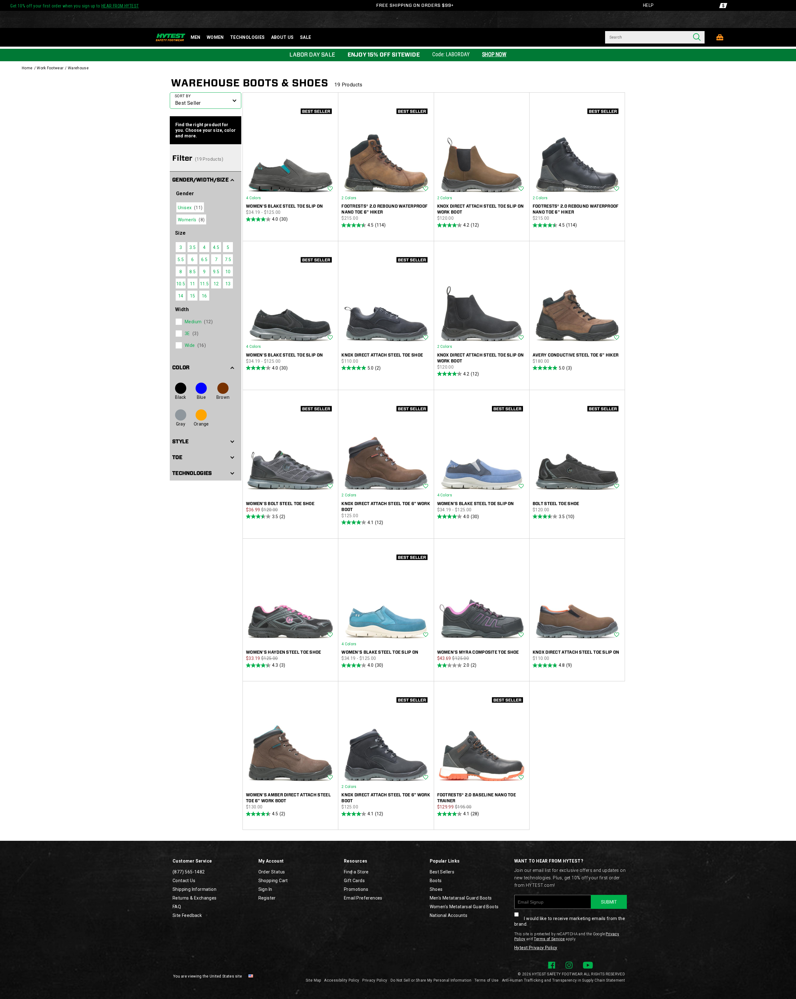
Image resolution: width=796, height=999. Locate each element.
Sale (305, 37)
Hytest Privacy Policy (535, 947)
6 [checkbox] (192, 259)
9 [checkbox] (204, 271)
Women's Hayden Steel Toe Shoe (283, 652)
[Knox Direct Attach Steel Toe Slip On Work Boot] (481, 148)
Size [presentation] (180, 233)
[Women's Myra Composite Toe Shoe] (481, 594)
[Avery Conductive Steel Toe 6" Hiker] (577, 296)
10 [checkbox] (228, 271)
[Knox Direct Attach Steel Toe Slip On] (577, 594)
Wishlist (330, 189)
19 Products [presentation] (348, 85)
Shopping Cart (273, 880)
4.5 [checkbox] (216, 247)
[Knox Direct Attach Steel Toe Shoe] (385, 296)
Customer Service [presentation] (192, 861)
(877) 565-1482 (189, 871)
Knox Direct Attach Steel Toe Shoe (382, 355)
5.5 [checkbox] (181, 259)
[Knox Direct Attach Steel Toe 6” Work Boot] (385, 445)
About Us (282, 37)
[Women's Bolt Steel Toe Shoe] (290, 445)
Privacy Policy (374, 980)
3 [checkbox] (180, 247)
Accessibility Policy (341, 980)
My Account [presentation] (271, 861)
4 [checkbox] (204, 247)
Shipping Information (194, 889)
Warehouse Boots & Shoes (249, 83)
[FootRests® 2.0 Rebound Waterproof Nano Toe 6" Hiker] (385, 148)
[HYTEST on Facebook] (551, 965)
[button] (205, 179)
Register (267, 897)
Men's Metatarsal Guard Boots (461, 897)
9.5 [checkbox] (216, 271)
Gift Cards (354, 880)
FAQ (177, 906)
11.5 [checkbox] (204, 283)
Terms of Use (486, 980)
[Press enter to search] (697, 37)
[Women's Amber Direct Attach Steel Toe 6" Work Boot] (290, 736)
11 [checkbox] (192, 283)
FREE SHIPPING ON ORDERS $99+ (415, 5)
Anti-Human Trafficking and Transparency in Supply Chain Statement (563, 980)
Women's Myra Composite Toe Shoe (478, 652)
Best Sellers (442, 871)
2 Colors (348, 198)
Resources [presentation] (356, 861)
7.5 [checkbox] (228, 259)
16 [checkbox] (204, 295)
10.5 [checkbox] (180, 283)
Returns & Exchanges (195, 897)
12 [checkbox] (216, 283)
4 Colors (253, 198)
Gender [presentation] (185, 193)
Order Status (271, 871)
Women (215, 37)
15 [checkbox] (192, 295)
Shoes (436, 889)
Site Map (313, 980)
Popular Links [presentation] (445, 861)
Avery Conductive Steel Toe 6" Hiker (576, 355)
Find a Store (356, 871)
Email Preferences (363, 897)
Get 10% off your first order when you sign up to (74, 5)
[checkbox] (205, 321)
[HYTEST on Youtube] (588, 965)
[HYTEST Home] (170, 37)
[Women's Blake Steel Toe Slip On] (290, 148)
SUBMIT (609, 902)
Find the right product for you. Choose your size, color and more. (205, 130)
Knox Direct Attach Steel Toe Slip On (576, 652)
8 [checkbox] (180, 271)
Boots (436, 880)
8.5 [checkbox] (192, 271)
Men (196, 37)
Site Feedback (187, 915)
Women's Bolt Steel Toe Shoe (280, 503)
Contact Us (184, 880)
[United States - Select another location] (250, 976)
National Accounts (449, 915)
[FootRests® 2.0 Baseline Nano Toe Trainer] (481, 736)
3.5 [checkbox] (192, 247)
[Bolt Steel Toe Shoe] (577, 445)
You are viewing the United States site (207, 976)
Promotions (356, 889)
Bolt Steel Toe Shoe (556, 503)
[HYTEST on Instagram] (569, 965)
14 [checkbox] (180, 295)
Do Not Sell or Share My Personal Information (431, 980)
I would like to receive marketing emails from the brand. (569, 921)
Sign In (265, 889)
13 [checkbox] (228, 283)
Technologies (247, 37)
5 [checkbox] (228, 247)
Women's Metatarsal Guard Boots (464, 906)
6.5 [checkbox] (204, 259)
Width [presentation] (182, 309)
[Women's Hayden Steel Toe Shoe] (290, 594)
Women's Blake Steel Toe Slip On (284, 206)
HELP (648, 5)
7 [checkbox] (216, 259)
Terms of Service (549, 939)
